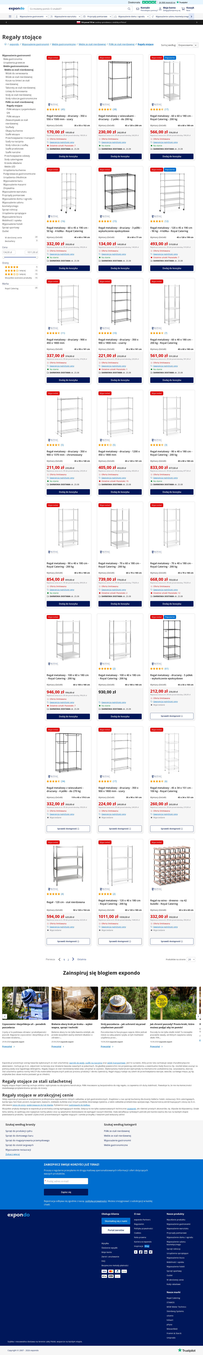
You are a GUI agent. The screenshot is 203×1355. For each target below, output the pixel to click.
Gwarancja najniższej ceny (62, 142)
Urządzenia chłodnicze (15, 177)
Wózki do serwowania (17, 73)
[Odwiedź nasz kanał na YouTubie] (135, 1252)
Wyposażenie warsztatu (14, 191)
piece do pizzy (19, 1105)
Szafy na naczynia (14, 141)
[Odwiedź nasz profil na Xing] (150, 1252)
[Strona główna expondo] (5, 44)
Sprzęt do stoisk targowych (20, 1145)
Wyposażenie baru (13, 180)
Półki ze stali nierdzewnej (19, 102)
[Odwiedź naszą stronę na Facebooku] (140, 1252)
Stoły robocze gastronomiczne (21, 98)
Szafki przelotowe (14, 148)
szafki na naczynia (93, 1063)
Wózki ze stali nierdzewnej (19, 76)
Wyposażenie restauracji (18, 1149)
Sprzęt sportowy (10, 227)
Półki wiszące (13, 116)
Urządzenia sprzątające (14, 213)
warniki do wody (76, 1063)
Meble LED (9, 166)
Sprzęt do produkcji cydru (19, 1131)
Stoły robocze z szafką (17, 145)
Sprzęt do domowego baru (19, 1135)
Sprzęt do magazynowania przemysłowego (28, 1140)
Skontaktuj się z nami (116, 1221)
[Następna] (73, 959)
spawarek (131, 1108)
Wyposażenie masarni (14, 184)
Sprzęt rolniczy (9, 209)
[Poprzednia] (59, 959)
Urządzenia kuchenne (14, 170)
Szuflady (10, 127)
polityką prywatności (96, 1201)
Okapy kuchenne (14, 130)
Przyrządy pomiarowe (13, 195)
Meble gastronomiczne (15, 66)
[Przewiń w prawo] (197, 22)
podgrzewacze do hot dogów (40, 1105)
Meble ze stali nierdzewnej (18, 69)
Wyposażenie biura (12, 216)
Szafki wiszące (13, 134)
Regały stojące (14, 105)
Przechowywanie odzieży (17, 155)
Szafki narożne (13, 152)
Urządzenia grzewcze (14, 62)
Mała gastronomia (12, 59)
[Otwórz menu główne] (10, 16)
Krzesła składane (13, 163)
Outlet (5, 231)
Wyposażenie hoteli (12, 223)
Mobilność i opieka (12, 220)
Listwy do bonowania (16, 91)
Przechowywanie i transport (20, 137)
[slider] (3, 257)
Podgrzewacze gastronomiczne (19, 173)
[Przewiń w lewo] (6, 22)
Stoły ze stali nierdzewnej (18, 94)
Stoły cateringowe (13, 159)
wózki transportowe (116, 1063)
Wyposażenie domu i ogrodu (17, 198)
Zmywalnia (8, 188)
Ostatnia (81, 959)
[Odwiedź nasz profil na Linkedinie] (145, 1252)
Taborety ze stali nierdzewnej (20, 87)
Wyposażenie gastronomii (16, 55)
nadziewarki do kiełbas (79, 1105)
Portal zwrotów (116, 1230)
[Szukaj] (129, 9)
